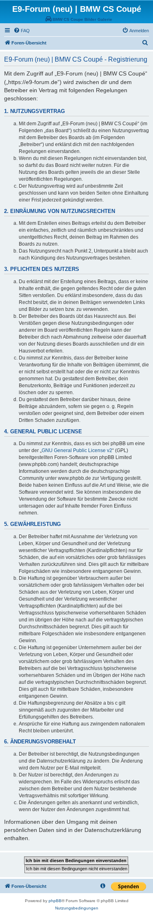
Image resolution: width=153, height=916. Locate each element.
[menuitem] (21, 30)
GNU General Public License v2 (77, 450)
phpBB (55, 900)
